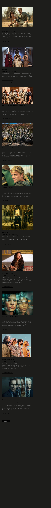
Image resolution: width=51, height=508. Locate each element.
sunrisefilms (5, 31)
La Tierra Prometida (8, 359)
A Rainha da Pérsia (7, 273)
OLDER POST (6, 421)
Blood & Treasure (7, 29)
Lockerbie (5, 232)
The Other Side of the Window (11, 317)
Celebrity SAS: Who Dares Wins (11, 148)
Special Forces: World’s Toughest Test (13, 105)
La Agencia (5, 399)
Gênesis (4, 69)
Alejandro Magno (7, 188)
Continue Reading (7, 41)
